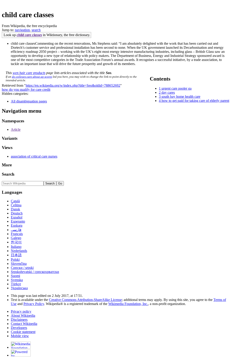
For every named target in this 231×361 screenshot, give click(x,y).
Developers (19, 328)
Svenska (17, 280)
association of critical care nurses (34, 156)
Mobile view (20, 336)
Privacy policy (21, 311)
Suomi (15, 276)
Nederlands (19, 251)
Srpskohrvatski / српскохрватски (35, 272)
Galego (16, 238)
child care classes (29, 35)
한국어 (16, 242)
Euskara (16, 225)
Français (17, 234)
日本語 (16, 255)
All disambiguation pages (29, 101)
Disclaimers (19, 319)
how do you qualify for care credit (26, 89)
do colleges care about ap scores (32, 76)
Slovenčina (19, 264)
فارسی (16, 230)
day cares (168, 92)
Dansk (15, 209)
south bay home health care (181, 96)
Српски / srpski (22, 268)
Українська (19, 288)
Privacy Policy (33, 304)
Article (16, 129)
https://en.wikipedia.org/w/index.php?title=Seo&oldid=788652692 (73, 85)
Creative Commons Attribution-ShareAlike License (85, 300)
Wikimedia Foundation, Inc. (128, 304)
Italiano (16, 247)
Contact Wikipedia (24, 324)
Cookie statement (23, 332)
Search (8, 174)
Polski (15, 259)
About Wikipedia (23, 315)
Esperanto (18, 221)
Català (15, 201)
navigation (22, 30)
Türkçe (16, 284)
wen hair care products (29, 73)
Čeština (16, 205)
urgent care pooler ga (177, 88)
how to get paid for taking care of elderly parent (195, 100)
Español (16, 217)
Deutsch (17, 213)
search (36, 30)
